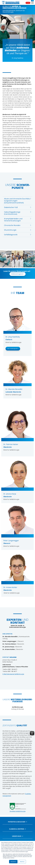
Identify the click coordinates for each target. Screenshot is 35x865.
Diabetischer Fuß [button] (11, 207)
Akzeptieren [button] (13, 861)
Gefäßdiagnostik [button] (10, 234)
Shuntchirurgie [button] (10, 230)
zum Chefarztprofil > (12, 348)
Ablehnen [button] (22, 861)
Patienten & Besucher (16, 822)
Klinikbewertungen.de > (17, 274)
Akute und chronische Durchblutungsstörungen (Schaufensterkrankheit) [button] (17, 201)
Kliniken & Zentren (16, 829)
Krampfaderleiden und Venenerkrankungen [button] (13, 219)
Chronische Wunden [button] (12, 225)
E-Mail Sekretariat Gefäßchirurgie (13, 674)
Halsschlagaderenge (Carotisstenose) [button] (12, 213)
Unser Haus (16, 836)
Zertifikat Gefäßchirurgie (17, 811)
